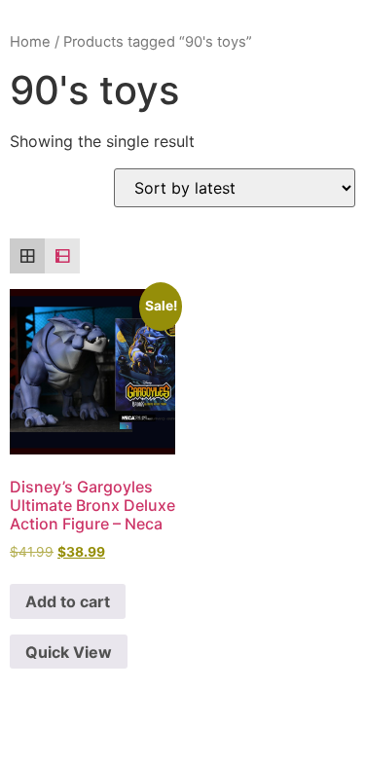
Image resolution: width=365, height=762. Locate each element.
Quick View (68, 652)
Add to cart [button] (67, 601)
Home (30, 42)
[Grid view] (27, 255)
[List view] (62, 255)
